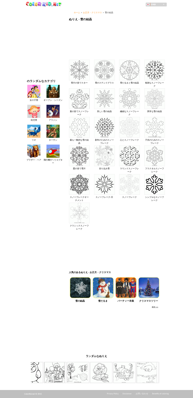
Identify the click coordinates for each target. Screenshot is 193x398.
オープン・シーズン (53, 100)
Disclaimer (127, 394)
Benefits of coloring (160, 394)
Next (161, 373)
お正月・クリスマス (35, 59)
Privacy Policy (113, 394)
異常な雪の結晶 (154, 112)
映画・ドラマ (32, 64)
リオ (34, 140)
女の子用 (30, 37)
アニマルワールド (34, 27)
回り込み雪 (104, 169)
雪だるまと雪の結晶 (129, 83)
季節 (29, 43)
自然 (29, 70)
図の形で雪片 (79, 169)
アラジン (53, 120)
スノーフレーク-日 (104, 197)
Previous (29, 373)
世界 (29, 16)
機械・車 (30, 10)
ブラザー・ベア (34, 160)
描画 (29, 32)
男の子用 (30, 48)
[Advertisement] (117, 41)
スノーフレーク (129, 197)
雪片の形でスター (79, 83)
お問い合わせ (142, 394)
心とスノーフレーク (129, 140)
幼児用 (29, 53)
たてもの (30, 21)
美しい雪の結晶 (104, 112)
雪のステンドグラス (104, 83)
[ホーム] (44, 4)
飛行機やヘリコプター (53, 161)
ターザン (53, 140)
